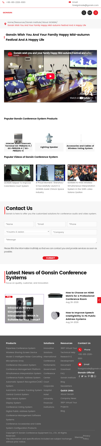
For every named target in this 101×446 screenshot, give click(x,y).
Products (11, 343)
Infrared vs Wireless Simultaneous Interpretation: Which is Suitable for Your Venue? (24, 314)
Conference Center (49, 375)
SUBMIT (50, 258)
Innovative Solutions (49, 350)
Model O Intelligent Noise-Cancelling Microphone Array (24, 358)
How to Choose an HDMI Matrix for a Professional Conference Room (80, 296)
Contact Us (84, 343)
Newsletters (66, 386)
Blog (63, 381)
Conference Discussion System (21, 365)
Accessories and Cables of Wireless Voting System (80, 147)
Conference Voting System (19, 407)
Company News (68, 398)
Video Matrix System (16, 398)
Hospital (48, 390)
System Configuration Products (21, 428)
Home (10, 22)
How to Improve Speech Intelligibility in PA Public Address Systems (81, 316)
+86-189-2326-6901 (15, 2)
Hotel (46, 394)
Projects (64, 406)
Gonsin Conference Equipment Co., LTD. (38, 432)
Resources (20, 22)
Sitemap (79, 437)
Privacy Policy (86, 437)
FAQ (63, 373)
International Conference (50, 358)
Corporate (49, 386)
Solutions (49, 343)
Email (86, 364)
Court (46, 381)
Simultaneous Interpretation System (23, 373)
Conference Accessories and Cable (23, 423)
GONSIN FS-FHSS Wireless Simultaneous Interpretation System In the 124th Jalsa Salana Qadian (81, 187)
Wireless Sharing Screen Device (21, 352)
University (48, 398)
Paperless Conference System (20, 348)
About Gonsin (67, 394)
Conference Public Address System (23, 377)
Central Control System (17, 394)
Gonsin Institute (33, 22)
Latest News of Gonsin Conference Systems (46, 275)
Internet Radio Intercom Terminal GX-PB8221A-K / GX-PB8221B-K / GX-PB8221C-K (18, 147)
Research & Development (67, 358)
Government (50, 369)
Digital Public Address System (20, 411)
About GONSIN (49, 22)
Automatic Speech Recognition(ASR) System (24, 384)
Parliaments (49, 365)
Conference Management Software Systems (23, 417)
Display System (13, 402)
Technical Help (68, 352)
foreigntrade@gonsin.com (85, 5)
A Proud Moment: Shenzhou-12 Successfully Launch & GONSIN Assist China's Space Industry (50, 187)
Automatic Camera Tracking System (24, 390)
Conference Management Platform (23, 369)
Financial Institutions (49, 405)
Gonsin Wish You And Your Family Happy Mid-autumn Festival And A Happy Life (47, 25)
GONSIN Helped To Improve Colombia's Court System (17, 184)
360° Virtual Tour (69, 348)
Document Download (66, 367)
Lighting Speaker (49, 147)
